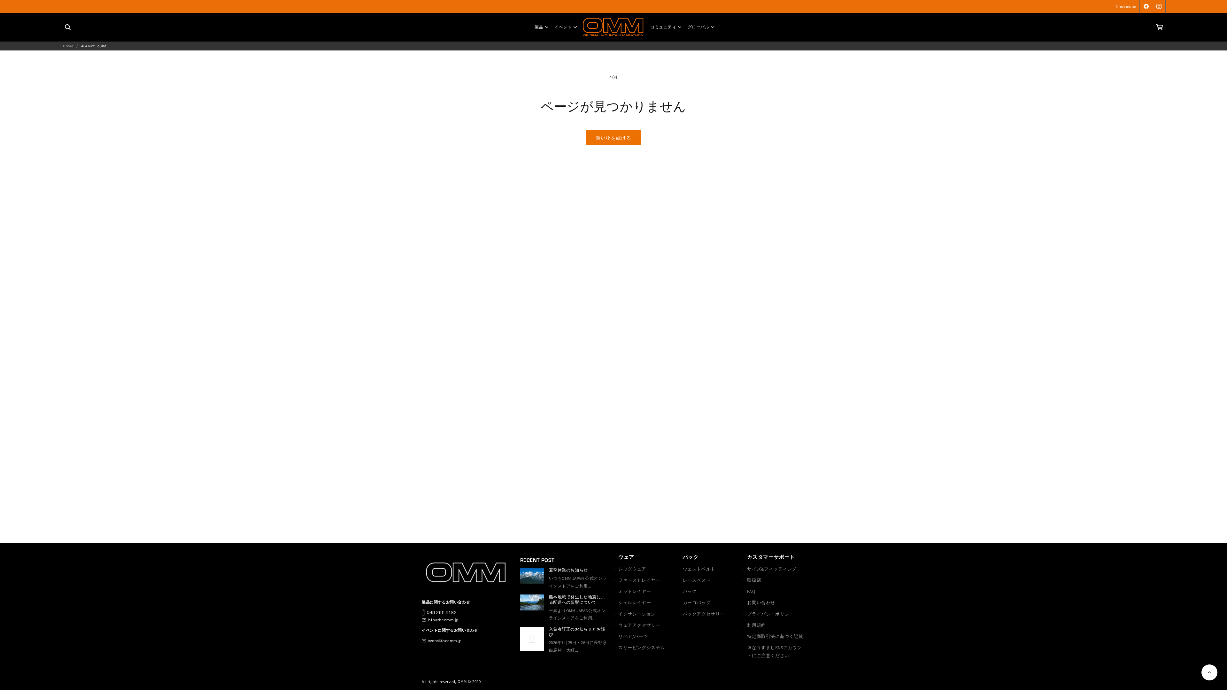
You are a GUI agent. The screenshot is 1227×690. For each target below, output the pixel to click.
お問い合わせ (761, 602)
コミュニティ (663, 27)
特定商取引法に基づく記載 (775, 636)
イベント (563, 27)
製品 (539, 27)
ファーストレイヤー (639, 580)
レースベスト (697, 580)
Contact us (1126, 6)
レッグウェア (632, 569)
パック (691, 557)
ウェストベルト (699, 569)
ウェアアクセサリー (639, 625)
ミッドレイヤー (634, 591)
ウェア (626, 557)
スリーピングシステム (641, 647)
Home (68, 45)
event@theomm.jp (445, 640)
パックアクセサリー (704, 614)
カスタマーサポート (771, 557)
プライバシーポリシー (770, 614)
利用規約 (756, 625)
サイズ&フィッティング (772, 569)
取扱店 (754, 580)
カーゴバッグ (697, 602)
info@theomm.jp (443, 619)
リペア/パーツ (633, 636)
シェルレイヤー (634, 602)
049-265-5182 (442, 612)
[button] (1159, 27)
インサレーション (637, 614)
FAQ (751, 591)
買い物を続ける (613, 138)
